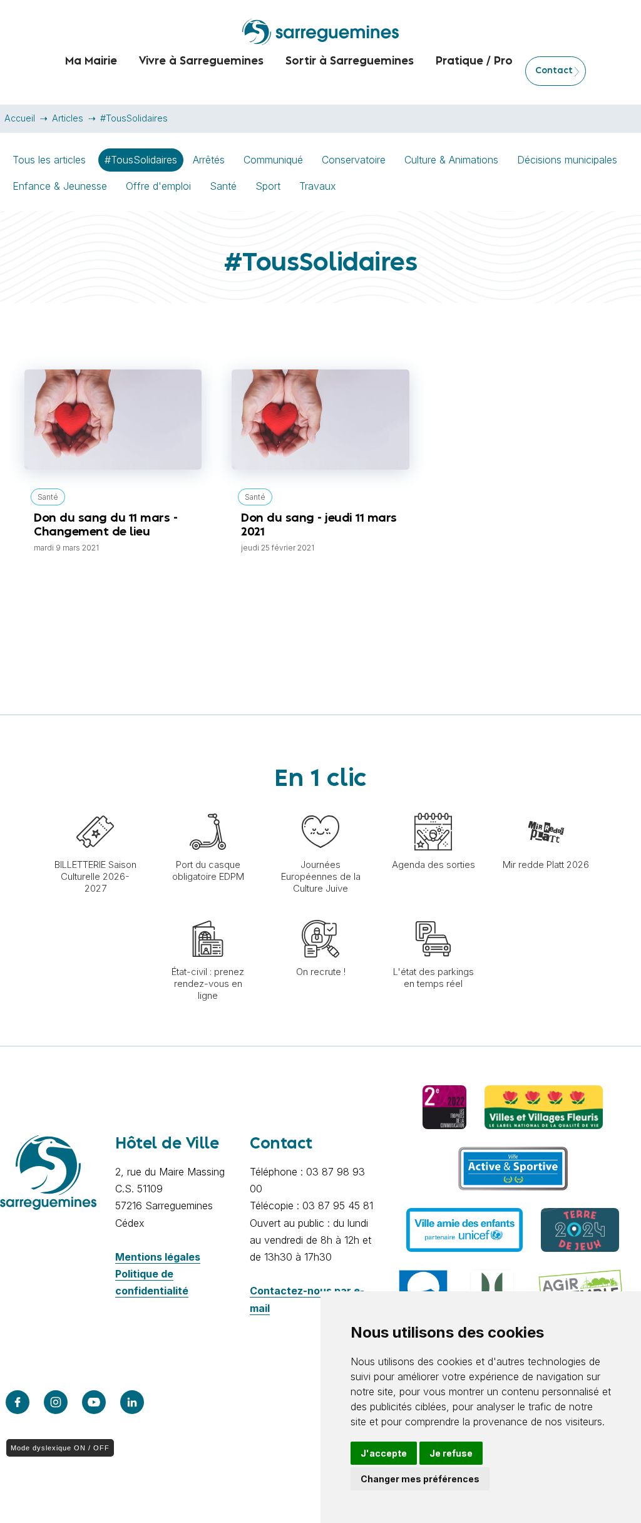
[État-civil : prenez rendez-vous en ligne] (207, 913)
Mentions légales (157, 1257)
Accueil (19, 118)
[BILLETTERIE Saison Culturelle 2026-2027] (95, 806)
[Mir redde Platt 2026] (546, 806)
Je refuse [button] (451, 1453)
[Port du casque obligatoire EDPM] (207, 806)
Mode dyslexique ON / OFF (60, 1448)
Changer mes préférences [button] (420, 1479)
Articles (67, 118)
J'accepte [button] (384, 1453)
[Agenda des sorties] (433, 806)
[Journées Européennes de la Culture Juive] (320, 806)
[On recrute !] (320, 913)
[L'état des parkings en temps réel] (433, 913)
